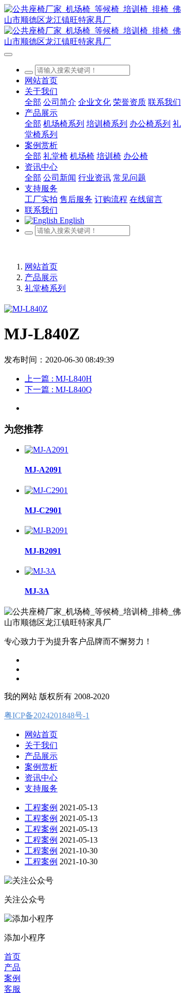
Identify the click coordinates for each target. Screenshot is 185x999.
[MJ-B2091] (46, 530)
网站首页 (41, 80)
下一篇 (58, 389)
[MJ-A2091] (46, 449)
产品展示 (41, 277)
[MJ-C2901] (46, 490)
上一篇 (58, 378)
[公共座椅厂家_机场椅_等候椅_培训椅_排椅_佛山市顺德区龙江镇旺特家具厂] (92, 25)
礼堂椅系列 (45, 288)
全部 (33, 102)
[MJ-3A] (40, 571)
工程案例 (41, 807)
